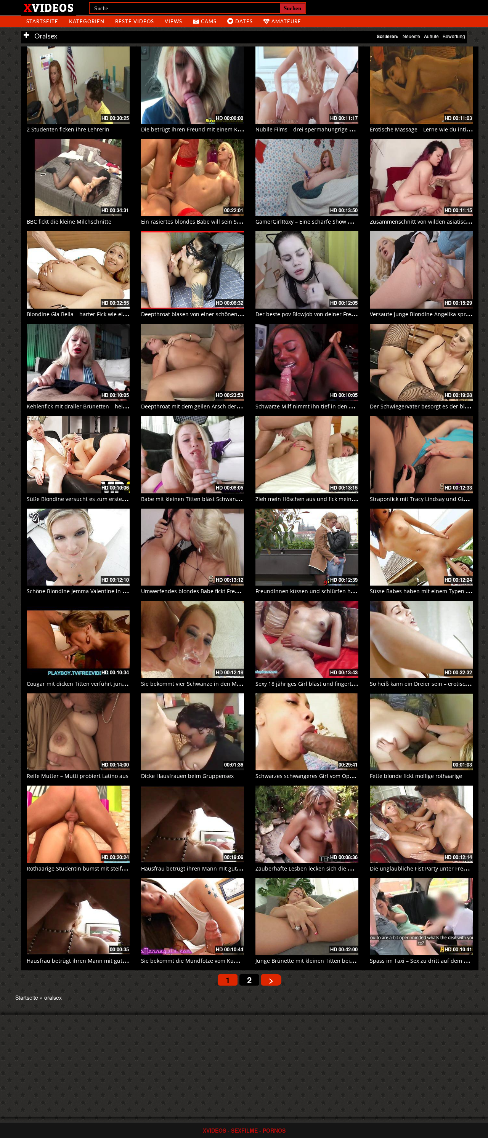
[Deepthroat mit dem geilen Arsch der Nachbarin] (192, 362)
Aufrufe (431, 36)
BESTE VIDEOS (134, 21)
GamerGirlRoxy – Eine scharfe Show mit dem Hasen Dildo (328, 221)
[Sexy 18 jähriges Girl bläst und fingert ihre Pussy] (306, 639)
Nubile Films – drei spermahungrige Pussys (310, 129)
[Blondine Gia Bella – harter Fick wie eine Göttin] (78, 270)
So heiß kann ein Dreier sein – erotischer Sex (427, 683)
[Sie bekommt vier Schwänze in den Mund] (192, 639)
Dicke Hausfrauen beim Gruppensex (187, 775)
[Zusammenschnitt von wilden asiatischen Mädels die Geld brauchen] (421, 177)
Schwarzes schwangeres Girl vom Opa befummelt (318, 775)
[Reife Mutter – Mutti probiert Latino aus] (78, 732)
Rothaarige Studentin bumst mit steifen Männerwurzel (97, 868)
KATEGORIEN (86, 21)
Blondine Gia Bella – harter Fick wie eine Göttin (86, 314)
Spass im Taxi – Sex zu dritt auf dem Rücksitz (427, 960)
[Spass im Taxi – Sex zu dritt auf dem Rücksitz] (421, 917)
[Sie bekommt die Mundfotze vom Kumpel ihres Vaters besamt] (192, 917)
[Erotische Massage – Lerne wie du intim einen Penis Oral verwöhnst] (421, 85)
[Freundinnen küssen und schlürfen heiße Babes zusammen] (306, 547)
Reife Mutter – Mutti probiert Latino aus (77, 775)
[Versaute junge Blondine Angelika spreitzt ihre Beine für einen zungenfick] (421, 270)
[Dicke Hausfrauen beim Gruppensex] (192, 732)
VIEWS (173, 21)
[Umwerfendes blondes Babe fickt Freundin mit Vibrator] (192, 547)
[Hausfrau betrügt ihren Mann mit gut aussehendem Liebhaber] (192, 824)
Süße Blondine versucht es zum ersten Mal (81, 499)
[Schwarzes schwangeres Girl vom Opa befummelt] (306, 732)
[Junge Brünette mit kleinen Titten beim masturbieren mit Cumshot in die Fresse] (306, 917)
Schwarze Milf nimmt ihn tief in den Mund (309, 406)
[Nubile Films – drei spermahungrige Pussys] (306, 85)
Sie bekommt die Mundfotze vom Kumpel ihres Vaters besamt (220, 960)
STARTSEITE (42, 21)
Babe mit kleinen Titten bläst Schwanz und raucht (205, 499)
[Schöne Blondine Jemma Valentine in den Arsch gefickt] (78, 547)
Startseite (26, 997)
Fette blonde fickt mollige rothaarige (416, 775)
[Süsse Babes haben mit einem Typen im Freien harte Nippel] (421, 547)
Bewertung (454, 36)
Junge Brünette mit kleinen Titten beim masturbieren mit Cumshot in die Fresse (357, 960)
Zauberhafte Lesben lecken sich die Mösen (310, 868)
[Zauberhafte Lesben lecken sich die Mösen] (306, 824)
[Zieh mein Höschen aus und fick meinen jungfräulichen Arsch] (306, 454)
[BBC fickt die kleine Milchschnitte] (78, 177)
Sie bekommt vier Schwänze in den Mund (194, 683)
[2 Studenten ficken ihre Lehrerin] (78, 85)
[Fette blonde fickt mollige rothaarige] (421, 732)
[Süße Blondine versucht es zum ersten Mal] (78, 454)
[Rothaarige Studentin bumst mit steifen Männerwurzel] (78, 824)
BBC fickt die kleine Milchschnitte (69, 221)
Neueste (411, 36)
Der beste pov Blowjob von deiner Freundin (310, 314)
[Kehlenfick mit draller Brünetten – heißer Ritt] (78, 362)
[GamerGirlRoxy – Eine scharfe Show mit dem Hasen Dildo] (306, 177)
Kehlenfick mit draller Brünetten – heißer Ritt (84, 406)
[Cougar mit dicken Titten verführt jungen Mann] (78, 639)
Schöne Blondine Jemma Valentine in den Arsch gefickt (96, 591)
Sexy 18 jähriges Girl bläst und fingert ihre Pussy (317, 683)
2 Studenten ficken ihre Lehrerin (68, 129)
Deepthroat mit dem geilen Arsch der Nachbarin (203, 406)
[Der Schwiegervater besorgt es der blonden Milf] (421, 362)
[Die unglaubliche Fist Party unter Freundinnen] (421, 824)
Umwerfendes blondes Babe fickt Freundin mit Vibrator (211, 591)
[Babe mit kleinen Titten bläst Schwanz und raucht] (192, 454)
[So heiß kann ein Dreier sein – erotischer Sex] (421, 639)
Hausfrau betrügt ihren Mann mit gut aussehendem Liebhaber (221, 868)
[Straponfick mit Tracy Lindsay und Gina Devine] (421, 454)
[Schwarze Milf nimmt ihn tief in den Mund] (306, 362)
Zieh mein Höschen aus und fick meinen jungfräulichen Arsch (334, 499)
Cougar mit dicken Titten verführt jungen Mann (87, 683)
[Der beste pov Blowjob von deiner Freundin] (306, 270)
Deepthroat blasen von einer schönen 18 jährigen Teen (211, 314)
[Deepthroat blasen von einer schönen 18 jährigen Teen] (192, 270)
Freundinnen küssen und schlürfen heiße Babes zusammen (332, 591)
